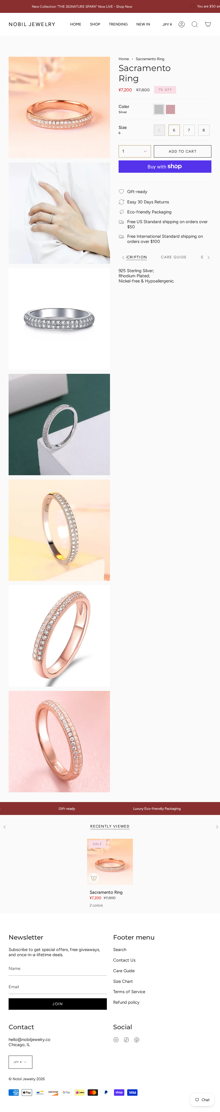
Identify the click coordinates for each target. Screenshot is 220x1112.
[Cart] (208, 24)
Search (119, 949)
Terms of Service (129, 991)
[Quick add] (94, 878)
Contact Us (124, 960)
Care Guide (124, 970)
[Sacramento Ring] (110, 862)
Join (57, 1004)
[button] (95, 24)
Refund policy (126, 1002)
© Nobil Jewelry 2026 (27, 1079)
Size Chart (123, 981)
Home (124, 59)
